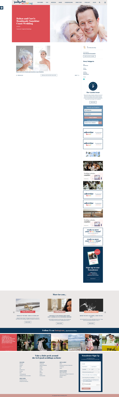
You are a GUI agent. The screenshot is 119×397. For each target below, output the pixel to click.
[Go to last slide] (14, 312)
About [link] (61, 363)
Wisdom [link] (53, 2)
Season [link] (41, 374)
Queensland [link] (86, 74)
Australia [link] (85, 73)
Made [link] (60, 2)
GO (100, 122)
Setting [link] (41, 372)
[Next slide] (105, 312)
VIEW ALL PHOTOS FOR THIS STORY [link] (49, 75)
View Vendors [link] (93, 117)
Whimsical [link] (85, 65)
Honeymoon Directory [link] (24, 381)
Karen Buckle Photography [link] (89, 53)
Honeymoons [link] (69, 2)
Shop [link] (94, 2)
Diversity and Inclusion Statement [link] (66, 365)
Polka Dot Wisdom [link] (91, 311)
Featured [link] (40, 2)
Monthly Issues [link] (42, 375)
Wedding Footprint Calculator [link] (25, 375)
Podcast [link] (87, 2)
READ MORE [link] (93, 102)
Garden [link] (85, 69)
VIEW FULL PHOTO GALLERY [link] (89, 56)
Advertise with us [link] (63, 375)
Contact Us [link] (62, 366)
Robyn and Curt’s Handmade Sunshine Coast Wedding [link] (30, 71)
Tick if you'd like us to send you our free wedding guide (91, 380)
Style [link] (40, 371)
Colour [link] (41, 368)
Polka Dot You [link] (59, 311)
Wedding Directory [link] (23, 379)
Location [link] (41, 369)
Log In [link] (61, 368)
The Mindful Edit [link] (23, 374)
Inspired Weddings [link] (26, 29)
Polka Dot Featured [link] (27, 311)
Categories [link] (42, 363)
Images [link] (41, 366)
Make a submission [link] (63, 372)
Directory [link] (79, 2)
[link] (1, 7)
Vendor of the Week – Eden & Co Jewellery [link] (28, 315)
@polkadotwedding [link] (71, 330)
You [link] (47, 2)
